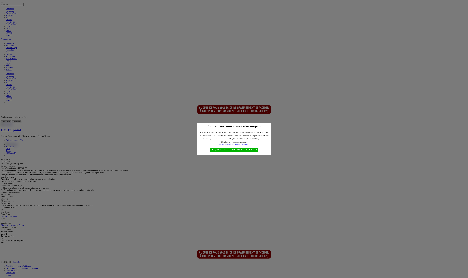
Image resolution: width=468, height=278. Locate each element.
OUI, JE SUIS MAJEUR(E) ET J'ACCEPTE (234, 149)
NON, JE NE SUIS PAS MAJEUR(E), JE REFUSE (234, 144)
